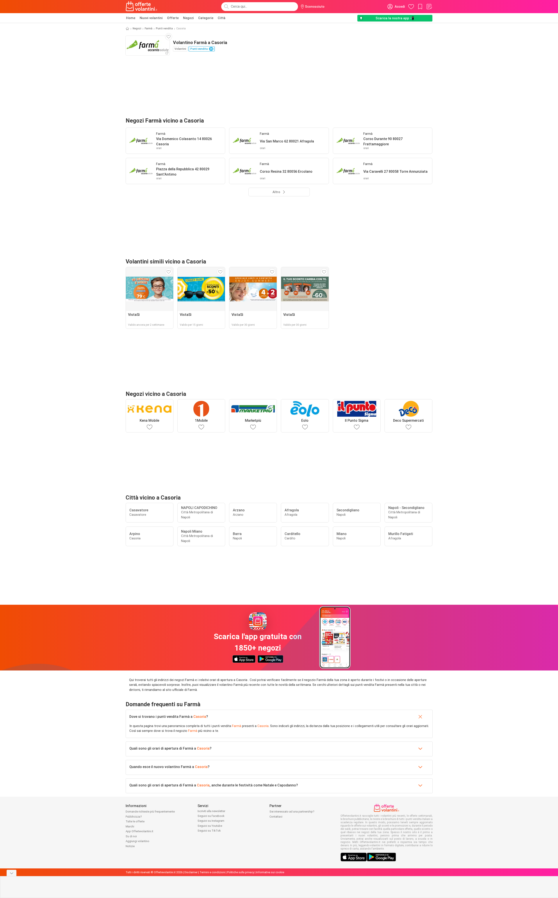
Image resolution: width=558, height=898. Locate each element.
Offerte (173, 18)
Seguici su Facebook (211, 816)
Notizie (130, 846)
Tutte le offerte (135, 821)
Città (221, 18)
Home (130, 18)
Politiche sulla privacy (240, 872)
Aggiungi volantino (137, 841)
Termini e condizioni (212, 872)
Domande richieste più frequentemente (150, 811)
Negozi (188, 18)
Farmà (148, 28)
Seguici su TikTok (209, 830)
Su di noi (131, 836)
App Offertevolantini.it (139, 831)
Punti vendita (164, 28)
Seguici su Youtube (210, 825)
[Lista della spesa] (429, 6)
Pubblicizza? (134, 816)
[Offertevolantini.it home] (142, 6)
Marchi (130, 826)
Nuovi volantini (151, 18)
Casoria (199, 717)
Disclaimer (191, 872)
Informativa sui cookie (270, 872)
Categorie (205, 18)
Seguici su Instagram (211, 820)
